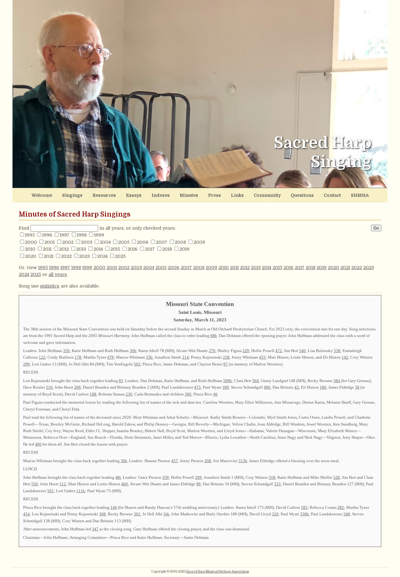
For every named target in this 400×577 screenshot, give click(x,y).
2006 (142, 242)
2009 (199, 242)
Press (214, 195)
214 (185, 357)
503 (137, 364)
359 (165, 477)
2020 (30, 256)
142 (345, 357)
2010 (30, 249)
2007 (161, 242)
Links (237, 195)
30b (124, 460)
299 (26, 364)
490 (38, 444)
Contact (332, 195)
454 (26, 514)
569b (227, 380)
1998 (82, 234)
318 (272, 477)
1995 (30, 234)
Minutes (189, 195)
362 (137, 514)
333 (277, 484)
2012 (64, 249)
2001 (49, 242)
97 (225, 364)
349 (346, 514)
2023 (84, 256)
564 (255, 380)
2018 (167, 249)
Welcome (42, 195)
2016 (133, 249)
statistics (49, 285)
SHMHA (360, 195)
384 (336, 380)
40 (215, 394)
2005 (123, 242)
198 (93, 394)
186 (323, 387)
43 (296, 387)
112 (62, 484)
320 (275, 514)
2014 (98, 249)
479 (110, 357)
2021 (48, 256)
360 (188, 394)
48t (118, 477)
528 (336, 477)
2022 (66, 256)
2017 (150, 249)
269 (77, 387)
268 (207, 460)
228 (226, 357)
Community (267, 195)
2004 (105, 242)
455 (262, 357)
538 (337, 350)
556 (34, 484)
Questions (302, 195)
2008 (180, 242)
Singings (72, 195)
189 (225, 387)
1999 (99, 234)
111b (80, 490)
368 (102, 514)
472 (278, 350)
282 (341, 507)
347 (95, 529)
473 (197, 387)
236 (129, 394)
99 (198, 484)
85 (121, 380)
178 (78, 357)
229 (245, 350)
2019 (184, 249)
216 (49, 387)
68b (213, 335)
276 (212, 350)
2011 (47, 249)
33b (149, 357)
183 (304, 507)
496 (267, 387)
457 (174, 460)
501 (50, 490)
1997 (64, 234)
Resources (104, 195)
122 (42, 357)
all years (57, 274)
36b (133, 350)
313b (242, 460)
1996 (47, 234)
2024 (102, 256)
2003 (86, 242)
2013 (81, 249)
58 (357, 387)
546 (302, 350)
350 (66, 350)
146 (113, 507)
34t (166, 514)
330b (304, 514)
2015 (115, 249)
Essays (134, 195)
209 (198, 477)
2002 (67, 242)
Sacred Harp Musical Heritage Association (217, 571)
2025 (120, 256)
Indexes (161, 195)
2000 (31, 242)
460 (124, 484)
